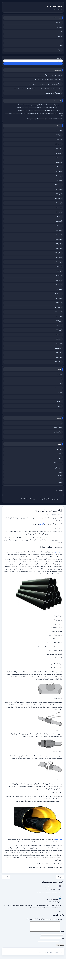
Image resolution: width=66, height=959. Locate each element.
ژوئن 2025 (59, 162)
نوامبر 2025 (59, 148)
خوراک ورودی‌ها (58, 427)
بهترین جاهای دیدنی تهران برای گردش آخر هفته (50, 75)
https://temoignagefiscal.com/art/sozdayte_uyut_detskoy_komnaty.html (44, 113)
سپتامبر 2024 (58, 198)
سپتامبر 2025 (58, 153)
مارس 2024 (59, 225)
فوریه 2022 (59, 339)
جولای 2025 (59, 157)
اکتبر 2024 (59, 194)
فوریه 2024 (59, 230)
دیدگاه (62, 931)
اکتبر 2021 (59, 357)
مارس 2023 (59, 280)
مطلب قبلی (60, 877)
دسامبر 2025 (58, 144)
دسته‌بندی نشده (58, 387)
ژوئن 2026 (59, 135)
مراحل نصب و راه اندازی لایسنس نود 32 (37, 118)
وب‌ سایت (61, 941)
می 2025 (59, 166)
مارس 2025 (59, 171)
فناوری (60, 406)
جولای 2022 (59, 316)
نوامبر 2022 (59, 298)
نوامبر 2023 (59, 243)
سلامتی (60, 40)
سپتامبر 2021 (58, 361)
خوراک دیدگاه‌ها (58, 432)
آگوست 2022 (58, 311)
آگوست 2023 (58, 257)
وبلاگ (60, 45)
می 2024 (59, 216)
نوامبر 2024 (59, 189)
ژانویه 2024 (59, 234)
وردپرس (59, 436)
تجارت (60, 31)
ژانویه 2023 (59, 289)
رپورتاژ (60, 49)
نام (63, 934)
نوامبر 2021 (59, 352)
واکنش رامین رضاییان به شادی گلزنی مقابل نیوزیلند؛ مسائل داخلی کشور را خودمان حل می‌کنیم (38, 88)
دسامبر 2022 (58, 293)
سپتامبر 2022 (58, 307)
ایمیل (63, 938)
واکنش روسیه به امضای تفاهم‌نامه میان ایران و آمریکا (48, 79)
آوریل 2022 (59, 330)
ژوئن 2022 (59, 321)
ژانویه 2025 (59, 180)
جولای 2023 (59, 262)
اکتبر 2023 (59, 248)
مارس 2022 (59, 334)
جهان (60, 383)
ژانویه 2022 (59, 343)
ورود (60, 423)
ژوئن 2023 (59, 266)
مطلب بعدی (6, 877)
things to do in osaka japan (56, 118)
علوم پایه (59, 401)
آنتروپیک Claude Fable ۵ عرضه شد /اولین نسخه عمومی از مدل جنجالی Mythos (38, 104)
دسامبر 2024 (58, 184)
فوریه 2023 (59, 284)
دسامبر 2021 (58, 348)
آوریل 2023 (59, 275)
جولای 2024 (59, 207)
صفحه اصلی (58, 22)
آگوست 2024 (58, 203)
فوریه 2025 (59, 175)
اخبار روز (59, 27)
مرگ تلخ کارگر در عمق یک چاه (54, 93)
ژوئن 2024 (59, 212)
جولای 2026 (59, 130)
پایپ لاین (41, 524)
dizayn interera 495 (53, 887)
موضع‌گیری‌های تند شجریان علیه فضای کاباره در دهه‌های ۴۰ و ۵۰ (45, 84)
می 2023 (59, 271)
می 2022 (59, 325)
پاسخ (60, 896)
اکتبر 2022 (59, 302)
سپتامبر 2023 (58, 253)
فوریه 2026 (59, 139)
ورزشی (60, 36)
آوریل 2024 (59, 221)
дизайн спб (58, 892)
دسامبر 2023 (58, 239)
